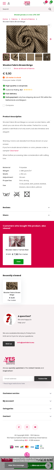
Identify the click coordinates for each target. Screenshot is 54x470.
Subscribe (42, 378)
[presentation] (4, 39)
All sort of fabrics (28, 19)
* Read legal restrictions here (14, 383)
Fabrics (14, 19)
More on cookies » (39, 465)
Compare (10, 105)
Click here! (14, 150)
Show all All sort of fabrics (24, 68)
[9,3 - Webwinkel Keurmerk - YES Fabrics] (27, 454)
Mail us (9, 344)
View (19, 261)
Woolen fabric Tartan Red (17, 250)
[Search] (50, 9)
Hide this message (16, 465)
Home (5, 19)
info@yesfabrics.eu (25, 342)
